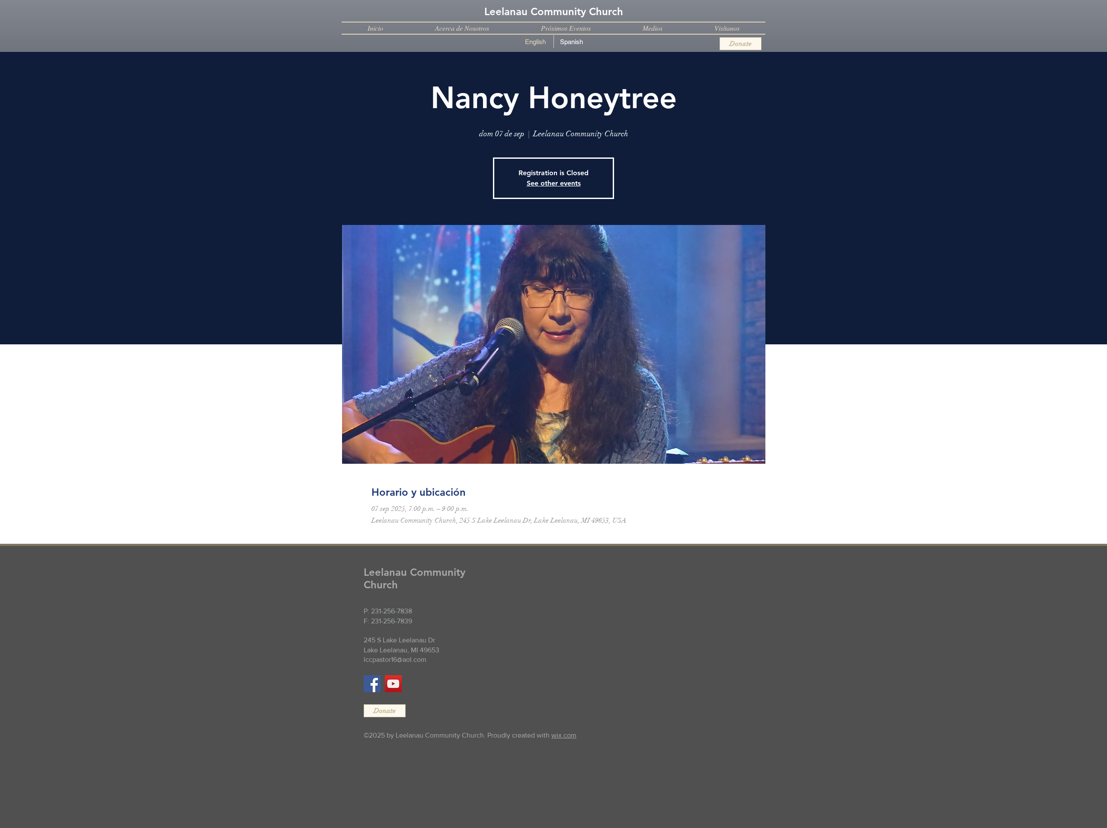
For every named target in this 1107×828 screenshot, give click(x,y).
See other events (554, 183)
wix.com (563, 735)
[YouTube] (393, 683)
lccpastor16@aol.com (395, 659)
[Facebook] (372, 683)
